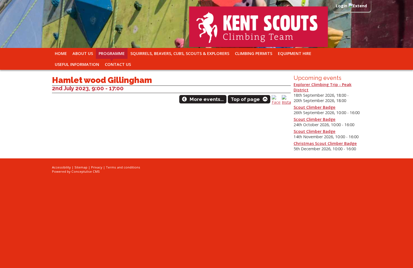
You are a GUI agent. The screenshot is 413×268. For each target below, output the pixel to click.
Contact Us (118, 64)
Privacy (96, 167)
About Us (82, 53)
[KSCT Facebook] (276, 102)
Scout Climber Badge (314, 107)
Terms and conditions (123, 167)
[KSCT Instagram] (286, 102)
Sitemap (80, 167)
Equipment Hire (294, 53)
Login (342, 5)
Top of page (245, 99)
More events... (207, 99)
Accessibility (61, 167)
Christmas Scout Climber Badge (325, 143)
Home (61, 53)
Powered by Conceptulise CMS (76, 171)
